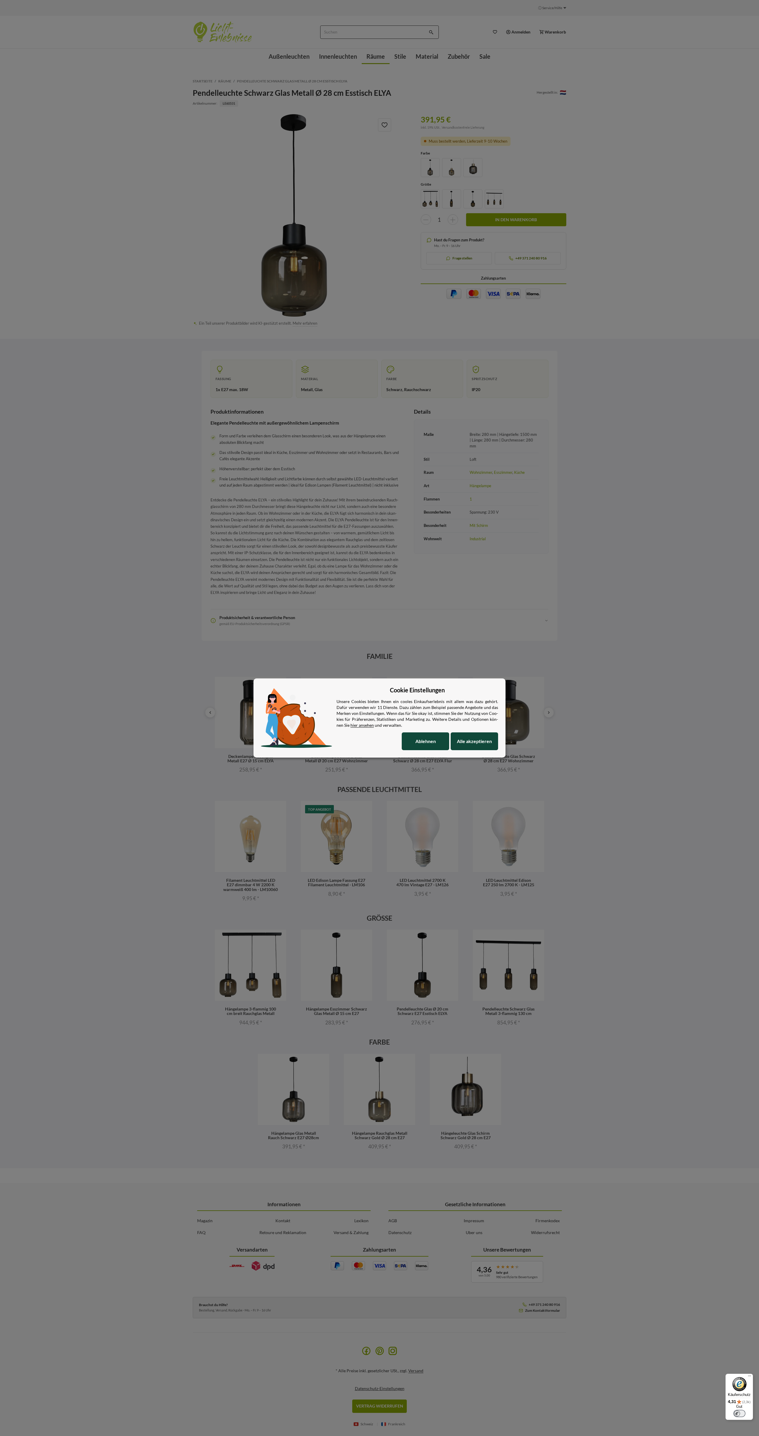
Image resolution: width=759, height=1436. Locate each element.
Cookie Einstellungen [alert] (417, 690)
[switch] (739, 1413)
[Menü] (749, 1377)
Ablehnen (425, 741)
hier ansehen (362, 725)
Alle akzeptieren (474, 741)
